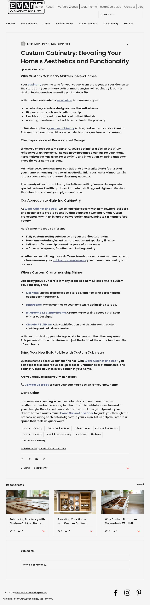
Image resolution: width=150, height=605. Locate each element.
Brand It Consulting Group (31, 592)
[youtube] (139, 593)
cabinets (81, 434)
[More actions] (127, 44)
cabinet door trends (106, 428)
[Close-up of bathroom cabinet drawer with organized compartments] (122, 502)
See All (140, 484)
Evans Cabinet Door (59, 428)
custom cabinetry (33, 428)
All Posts (10, 23)
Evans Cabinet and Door (52, 448)
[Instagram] (127, 593)
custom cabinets (32, 434)
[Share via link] (43, 458)
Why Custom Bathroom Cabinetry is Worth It (121, 521)
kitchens (96, 434)
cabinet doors (29, 23)
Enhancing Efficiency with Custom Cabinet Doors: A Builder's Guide (27, 521)
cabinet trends (64, 23)
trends (46, 23)
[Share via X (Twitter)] (29, 458)
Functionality (110, 23)
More (127, 23)
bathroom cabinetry (34, 440)
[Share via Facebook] (22, 458)
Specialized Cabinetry (59, 434)
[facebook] (116, 593)
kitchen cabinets (88, 23)
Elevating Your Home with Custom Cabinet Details (72, 521)
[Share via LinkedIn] (36, 458)
